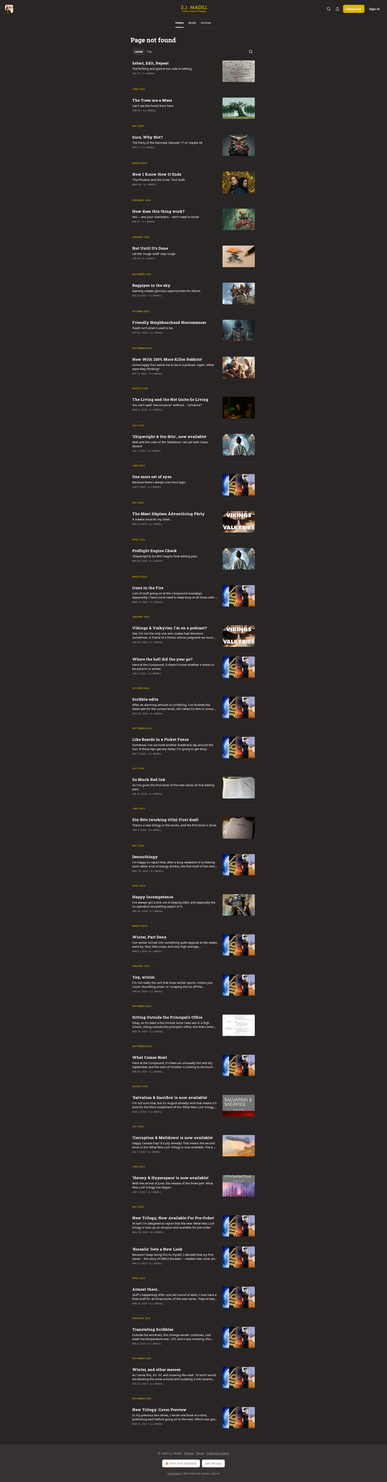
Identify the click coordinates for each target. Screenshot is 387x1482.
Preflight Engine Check (154, 550)
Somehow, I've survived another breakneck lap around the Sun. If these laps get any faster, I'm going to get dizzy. (172, 747)
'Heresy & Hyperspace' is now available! (170, 1177)
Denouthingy (145, 856)
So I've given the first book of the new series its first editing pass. (173, 787)
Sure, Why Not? (147, 137)
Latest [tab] (139, 51)
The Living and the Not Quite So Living (170, 399)
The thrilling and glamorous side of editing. (162, 69)
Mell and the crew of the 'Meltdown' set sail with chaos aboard (170, 444)
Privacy (189, 1453)
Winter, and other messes (156, 1369)
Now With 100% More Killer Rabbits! (167, 359)
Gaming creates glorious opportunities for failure (166, 291)
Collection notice (218, 1453)
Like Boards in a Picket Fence (160, 739)
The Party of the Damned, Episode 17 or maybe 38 (167, 143)
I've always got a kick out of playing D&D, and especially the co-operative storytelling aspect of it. (173, 904)
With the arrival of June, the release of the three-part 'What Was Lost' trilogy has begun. (172, 1185)
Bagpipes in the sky (151, 285)
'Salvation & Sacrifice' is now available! (169, 1097)
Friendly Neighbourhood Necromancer (169, 322)
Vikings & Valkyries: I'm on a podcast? (169, 627)
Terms (200, 1453)
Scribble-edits (145, 699)
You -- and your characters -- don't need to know (165, 217)
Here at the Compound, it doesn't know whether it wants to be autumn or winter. (173, 667)
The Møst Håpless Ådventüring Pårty (168, 513)
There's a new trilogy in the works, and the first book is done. (174, 825)
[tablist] (143, 52)
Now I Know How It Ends (156, 174)
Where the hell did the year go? (162, 659)
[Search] (329, 9)
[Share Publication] (337, 9)
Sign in (374, 9)
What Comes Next (149, 1057)
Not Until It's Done (150, 248)
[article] (193, 71)
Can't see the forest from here (152, 106)
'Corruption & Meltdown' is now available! (172, 1137)
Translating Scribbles (152, 1329)
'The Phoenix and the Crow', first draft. (158, 180)
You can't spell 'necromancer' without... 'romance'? (167, 405)
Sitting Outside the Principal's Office (167, 1017)
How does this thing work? (158, 211)
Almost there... (146, 1289)
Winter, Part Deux (149, 936)
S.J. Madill (148, 73)
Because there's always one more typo (158, 482)
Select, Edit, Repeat (150, 63)
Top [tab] (149, 51)
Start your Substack (183, 1463)
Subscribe (353, 9)
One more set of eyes (152, 476)
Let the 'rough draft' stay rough (153, 254)
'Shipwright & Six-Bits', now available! (169, 436)
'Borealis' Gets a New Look (157, 1249)
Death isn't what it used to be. (152, 328)
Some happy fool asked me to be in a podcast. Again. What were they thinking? (173, 367)
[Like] (134, 78)
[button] (179, 23)
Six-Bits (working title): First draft (165, 819)
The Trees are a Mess (152, 100)
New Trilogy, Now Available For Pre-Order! (173, 1217)
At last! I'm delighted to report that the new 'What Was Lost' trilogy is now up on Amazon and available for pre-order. (173, 1225)
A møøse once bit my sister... (152, 519)
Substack (173, 1473)
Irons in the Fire (147, 587)
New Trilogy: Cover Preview (159, 1409)
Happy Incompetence (152, 896)
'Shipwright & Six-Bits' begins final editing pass (164, 556)
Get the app (213, 1463)
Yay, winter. (143, 977)
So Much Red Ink (148, 779)
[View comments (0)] (161, 378)
